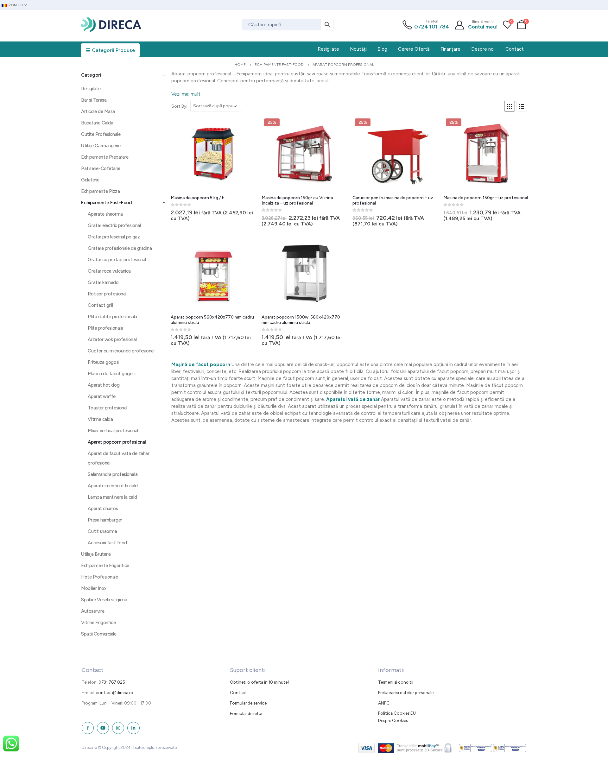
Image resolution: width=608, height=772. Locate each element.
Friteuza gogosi (103, 362)
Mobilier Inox (93, 588)
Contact (238, 692)
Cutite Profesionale (100, 134)
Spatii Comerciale (98, 634)
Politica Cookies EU (397, 713)
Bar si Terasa (93, 100)
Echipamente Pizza (100, 191)
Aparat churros (103, 508)
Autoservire (92, 611)
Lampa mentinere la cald (112, 497)
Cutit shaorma (102, 531)
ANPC (384, 703)
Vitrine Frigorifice (98, 622)
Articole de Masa (98, 111)
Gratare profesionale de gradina (120, 248)
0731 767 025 (111, 682)
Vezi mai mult (185, 94)
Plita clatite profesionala (112, 317)
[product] (213, 154)
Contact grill (100, 305)
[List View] (521, 106)
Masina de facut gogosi (111, 374)
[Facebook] (88, 728)
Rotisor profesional (107, 294)
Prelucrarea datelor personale (406, 692)
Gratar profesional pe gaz (114, 237)
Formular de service (248, 703)
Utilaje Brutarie (96, 554)
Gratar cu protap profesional (117, 260)
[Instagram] (118, 728)
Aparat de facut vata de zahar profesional (118, 458)
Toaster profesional (107, 408)
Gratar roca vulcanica (109, 271)
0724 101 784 (431, 26)
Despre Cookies (393, 720)
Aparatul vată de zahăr (353, 399)
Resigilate (91, 89)
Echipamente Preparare (105, 157)
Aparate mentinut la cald (112, 486)
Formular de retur (246, 713)
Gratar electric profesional (114, 225)
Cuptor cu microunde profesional (121, 351)
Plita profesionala (105, 328)
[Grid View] (509, 106)
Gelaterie (90, 180)
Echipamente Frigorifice (105, 565)
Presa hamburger (105, 520)
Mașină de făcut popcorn (200, 364)
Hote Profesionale (99, 577)
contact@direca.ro (114, 692)
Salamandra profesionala (112, 474)
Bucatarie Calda (97, 123)
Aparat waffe (102, 396)
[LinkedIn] (133, 728)
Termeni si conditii (395, 682)
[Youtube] (103, 728)
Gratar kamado (103, 282)
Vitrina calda (100, 419)
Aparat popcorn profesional (117, 442)
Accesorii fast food (107, 543)
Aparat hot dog (103, 385)
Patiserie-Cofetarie (100, 168)
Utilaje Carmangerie (100, 146)
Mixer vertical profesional (113, 430)
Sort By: (179, 106)
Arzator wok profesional (112, 339)
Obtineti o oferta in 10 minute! (259, 682)
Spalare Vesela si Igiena (104, 600)
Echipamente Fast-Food (106, 203)
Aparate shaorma (105, 214)
